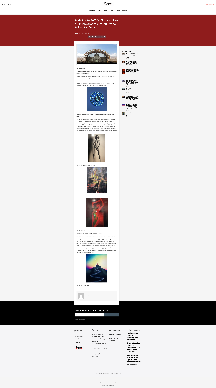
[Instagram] (6, 4)
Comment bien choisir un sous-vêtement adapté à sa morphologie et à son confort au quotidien (132, 71)
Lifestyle (124, 10)
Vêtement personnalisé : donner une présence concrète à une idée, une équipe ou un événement (132, 55)
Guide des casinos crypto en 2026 (99, 343)
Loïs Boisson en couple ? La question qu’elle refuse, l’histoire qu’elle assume (98, 339)
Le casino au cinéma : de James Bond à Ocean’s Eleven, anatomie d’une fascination (131, 63)
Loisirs (118, 10)
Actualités (92, 10)
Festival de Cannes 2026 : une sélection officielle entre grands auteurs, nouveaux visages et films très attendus (132, 106)
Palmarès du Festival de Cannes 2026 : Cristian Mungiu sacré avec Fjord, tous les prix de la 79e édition (132, 82)
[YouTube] (10, 4)
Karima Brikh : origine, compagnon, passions (133, 336)
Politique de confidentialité (115, 334)
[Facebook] (8, 4)
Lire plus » (127, 58)
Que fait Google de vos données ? (116, 345)
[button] (209, 4)
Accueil (75, 12)
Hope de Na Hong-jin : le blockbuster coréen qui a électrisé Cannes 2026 (132, 90)
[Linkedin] (4, 4)
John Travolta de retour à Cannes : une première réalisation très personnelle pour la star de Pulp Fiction (132, 98)
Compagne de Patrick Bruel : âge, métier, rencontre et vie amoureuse (134, 359)
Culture (105, 10)
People (99, 10)
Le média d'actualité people (98, 361)
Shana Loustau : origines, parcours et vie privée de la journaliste (134, 347)
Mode (112, 10)
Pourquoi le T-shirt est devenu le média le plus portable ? (131, 114)
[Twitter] (2, 4)
